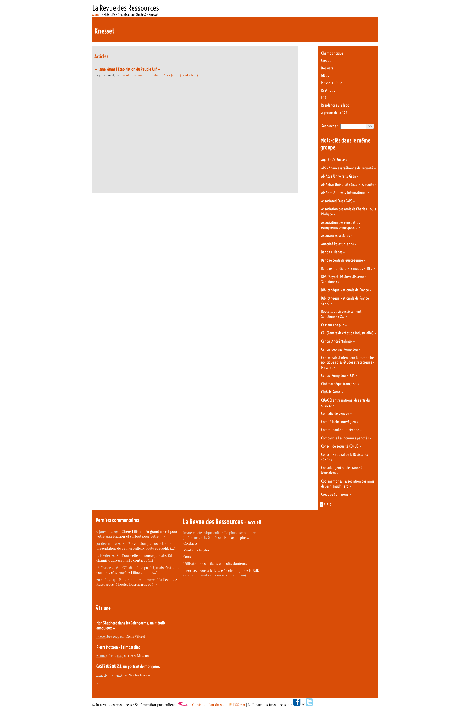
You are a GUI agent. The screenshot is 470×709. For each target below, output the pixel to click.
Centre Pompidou (333, 375)
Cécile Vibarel (135, 636)
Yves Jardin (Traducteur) (181, 75)
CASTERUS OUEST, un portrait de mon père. (128, 666)
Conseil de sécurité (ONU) (339, 446)
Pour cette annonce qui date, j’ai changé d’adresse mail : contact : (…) (134, 558)
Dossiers (327, 68)
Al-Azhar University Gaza (339, 184)
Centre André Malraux (336, 341)
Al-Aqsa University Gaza (338, 176)
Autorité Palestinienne (337, 244)
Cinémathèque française (338, 384)
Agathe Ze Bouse (333, 160)
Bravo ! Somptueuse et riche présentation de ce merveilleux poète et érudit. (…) (135, 546)
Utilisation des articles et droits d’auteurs (215, 563)
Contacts (190, 543)
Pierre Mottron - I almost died (118, 647)
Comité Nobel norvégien (338, 421)
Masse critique (331, 82)
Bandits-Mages (332, 252)
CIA (352, 375)
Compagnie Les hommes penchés (345, 438)
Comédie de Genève (335, 413)
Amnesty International (349, 192)
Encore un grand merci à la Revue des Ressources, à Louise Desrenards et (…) (137, 582)
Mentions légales (196, 550)
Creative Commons (334, 494)
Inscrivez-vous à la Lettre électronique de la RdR (221, 570)
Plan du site (216, 704)
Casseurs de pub (332, 325)
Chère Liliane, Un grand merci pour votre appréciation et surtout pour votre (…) (136, 534)
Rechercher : (330, 126)
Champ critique (332, 53)
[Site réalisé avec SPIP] (183, 704)
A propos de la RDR (334, 112)
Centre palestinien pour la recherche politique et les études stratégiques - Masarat (347, 362)
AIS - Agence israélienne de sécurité (347, 168)
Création (327, 60)
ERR (323, 97)
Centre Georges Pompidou (340, 349)
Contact (198, 704)
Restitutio (328, 90)
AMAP (325, 192)
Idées (325, 75)
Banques (357, 268)
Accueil (96, 14)
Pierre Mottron (138, 655)
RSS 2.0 (238, 704)
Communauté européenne (340, 430)
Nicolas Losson (139, 675)
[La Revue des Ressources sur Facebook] (297, 704)
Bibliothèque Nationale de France (345, 290)
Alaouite (368, 184)
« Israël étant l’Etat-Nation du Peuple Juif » (127, 69)
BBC (369, 268)
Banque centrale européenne (342, 260)
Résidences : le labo (335, 105)
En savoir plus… (236, 537)
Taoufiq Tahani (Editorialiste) (141, 75)
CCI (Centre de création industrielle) (347, 333)
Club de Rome (331, 392)
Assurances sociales (335, 235)
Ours (187, 556)
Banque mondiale (333, 268)
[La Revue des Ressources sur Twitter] (309, 704)
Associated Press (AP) (336, 201)
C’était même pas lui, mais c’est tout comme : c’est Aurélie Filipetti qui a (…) (137, 570)
